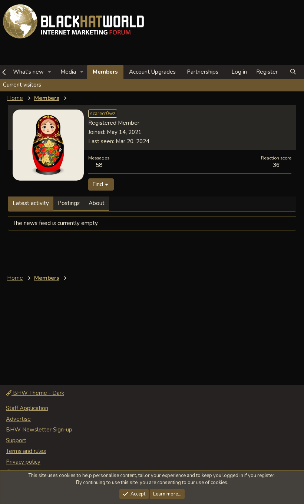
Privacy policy (23, 462)
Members (105, 71)
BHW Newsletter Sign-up (39, 429)
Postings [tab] (69, 203)
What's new (28, 71)
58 (99, 165)
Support (16, 440)
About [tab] (97, 203)
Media (68, 71)
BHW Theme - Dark (37, 393)
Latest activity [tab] (31, 203)
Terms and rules (26, 451)
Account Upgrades (152, 71)
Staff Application (27, 408)
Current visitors (22, 84)
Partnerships (202, 71)
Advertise (18, 419)
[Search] (293, 72)
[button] (49, 72)
